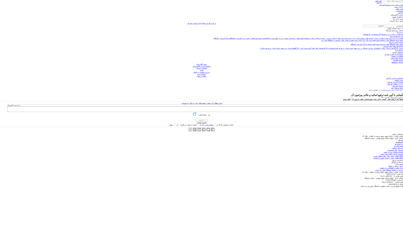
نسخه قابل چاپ (200, 103)
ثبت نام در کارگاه (300, 48)
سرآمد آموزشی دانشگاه (222, 38)
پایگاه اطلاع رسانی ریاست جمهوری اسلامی (388, 158)
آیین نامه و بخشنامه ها (309, 38)
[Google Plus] (195, 129)
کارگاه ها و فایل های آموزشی (393, 46)
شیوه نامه (262, 38)
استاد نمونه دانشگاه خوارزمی (393, 40)
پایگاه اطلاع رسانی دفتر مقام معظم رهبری (388, 156)
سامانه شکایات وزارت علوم (393, 152)
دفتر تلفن (378, 1)
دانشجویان (399, 11)
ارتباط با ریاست (397, 17)
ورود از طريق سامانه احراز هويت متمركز (201, 23)
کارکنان (400, 13)
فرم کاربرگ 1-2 (365, 40)
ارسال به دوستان (187, 103)
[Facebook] (213, 129)
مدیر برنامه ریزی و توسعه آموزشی (387, 34)
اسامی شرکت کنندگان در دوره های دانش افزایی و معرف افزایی (356, 48)
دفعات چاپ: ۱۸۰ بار (206, 125)
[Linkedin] (199, 129)
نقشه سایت (399, 164)
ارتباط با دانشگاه (397, 162)
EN (378, 3)
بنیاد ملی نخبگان (397, 148)
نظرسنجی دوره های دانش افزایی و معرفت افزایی (277, 48)
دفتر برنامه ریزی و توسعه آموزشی (391, 5)
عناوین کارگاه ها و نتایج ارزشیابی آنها (390, 48)
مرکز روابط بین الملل (395, 166)
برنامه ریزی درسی (355, 38)
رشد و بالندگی (270, 38)
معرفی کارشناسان (369, 34)
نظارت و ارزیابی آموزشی (394, 38)
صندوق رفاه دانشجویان (395, 150)
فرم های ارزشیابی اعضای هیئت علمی (373, 38)
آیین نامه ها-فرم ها (396, 36)
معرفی (401, 34)
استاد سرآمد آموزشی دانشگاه (361, 44)
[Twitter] (208, 129)
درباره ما (400, 32)
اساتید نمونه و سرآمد (396, 42)
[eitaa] (190, 129)
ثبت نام (388, 30)
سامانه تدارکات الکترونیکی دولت (391, 154)
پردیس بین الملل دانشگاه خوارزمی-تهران (389, 170)
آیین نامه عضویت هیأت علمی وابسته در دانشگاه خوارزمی (340, 40)
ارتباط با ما (399, 50)
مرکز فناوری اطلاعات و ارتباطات (391, 168)
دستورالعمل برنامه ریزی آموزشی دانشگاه (244, 38)
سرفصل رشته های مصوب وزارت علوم (288, 38)
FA (380, 3)
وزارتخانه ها (399, 144)
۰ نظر (171, 125)
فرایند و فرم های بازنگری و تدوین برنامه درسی (333, 38)
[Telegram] (204, 129)
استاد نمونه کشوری (377, 40)
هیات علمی (399, 9)
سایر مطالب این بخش (214, 103)
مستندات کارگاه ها (327, 48)
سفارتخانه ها (398, 146)
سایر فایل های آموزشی (313, 48)
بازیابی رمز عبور (397, 30)
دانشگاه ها (399, 142)
